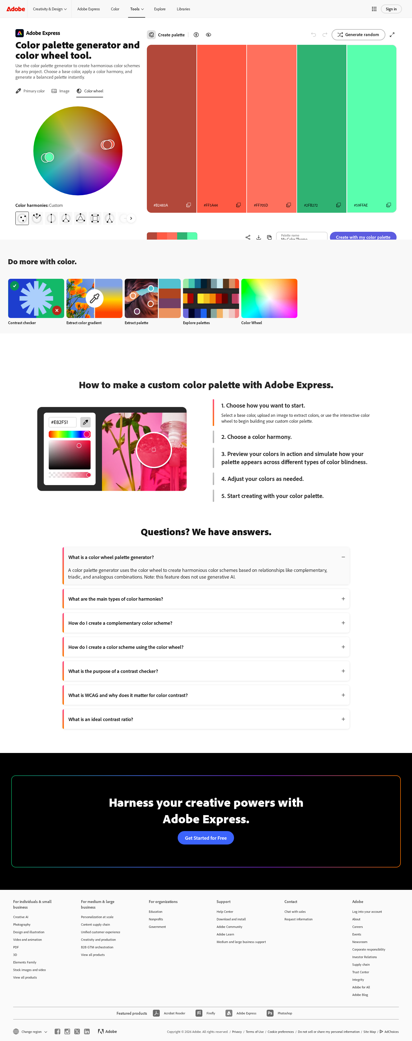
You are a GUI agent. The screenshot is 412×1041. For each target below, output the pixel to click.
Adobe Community (229, 927)
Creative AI (20, 917)
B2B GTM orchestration (97, 947)
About (356, 919)
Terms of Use (255, 1032)
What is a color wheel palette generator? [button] (111, 557)
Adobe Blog (360, 995)
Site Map (370, 1032)
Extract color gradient (83, 322)
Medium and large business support (241, 942)
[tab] (30, 91)
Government (157, 927)
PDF (16, 947)
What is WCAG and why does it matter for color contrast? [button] (128, 695)
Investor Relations (364, 957)
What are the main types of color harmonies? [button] (115, 599)
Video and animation (27, 939)
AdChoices (392, 1032)
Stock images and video (29, 970)
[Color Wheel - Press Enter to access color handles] (78, 151)
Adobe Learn (225, 934)
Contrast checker (22, 322)
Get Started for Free (206, 838)
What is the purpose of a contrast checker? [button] (113, 671)
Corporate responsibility (368, 949)
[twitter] (77, 1031)
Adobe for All (361, 987)
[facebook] (57, 1031)
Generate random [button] (362, 34)
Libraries (183, 8)
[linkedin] (87, 1031)
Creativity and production (98, 939)
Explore (160, 8)
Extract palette (136, 322)
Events (356, 934)
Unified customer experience (100, 932)
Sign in (391, 8)
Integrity (358, 979)
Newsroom (359, 942)
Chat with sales (295, 911)
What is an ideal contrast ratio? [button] (100, 719)
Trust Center (360, 972)
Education (155, 911)
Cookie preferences (281, 1032)
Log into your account (367, 911)
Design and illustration (28, 932)
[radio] (22, 218)
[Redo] (324, 34)
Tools (135, 8)
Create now (36, 298)
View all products (25, 977)
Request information (298, 919)
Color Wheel (251, 322)
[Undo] (313, 34)
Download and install (231, 919)
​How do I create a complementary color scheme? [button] (120, 623)
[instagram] (67, 1031)
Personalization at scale (97, 917)
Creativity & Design (48, 8)
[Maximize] (392, 34)
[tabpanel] (77, 163)
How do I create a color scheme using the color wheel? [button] (126, 647)
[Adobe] (15, 9)
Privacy (237, 1032)
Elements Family (24, 962)
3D (15, 955)
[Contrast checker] (196, 34)
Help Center (225, 911)
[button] (374, 8)
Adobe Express (88, 8)
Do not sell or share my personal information (329, 1032)
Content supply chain (95, 924)
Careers (357, 927)
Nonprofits (156, 919)
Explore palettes (196, 322)
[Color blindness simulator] (208, 34)
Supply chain (361, 964)
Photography (22, 924)
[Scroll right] (131, 218)
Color (115, 8)
